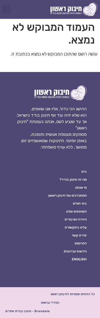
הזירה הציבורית (76, 219)
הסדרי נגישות (50, 302)
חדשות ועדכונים (75, 251)
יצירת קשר (79, 235)
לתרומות (80, 243)
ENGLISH (79, 259)
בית (84, 171)
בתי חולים (80, 203)
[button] (6, 9)
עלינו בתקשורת (76, 227)
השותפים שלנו (76, 211)
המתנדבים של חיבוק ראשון (67, 195)
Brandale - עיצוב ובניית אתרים (27, 311)
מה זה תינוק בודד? (73, 179)
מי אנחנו (81, 187)
